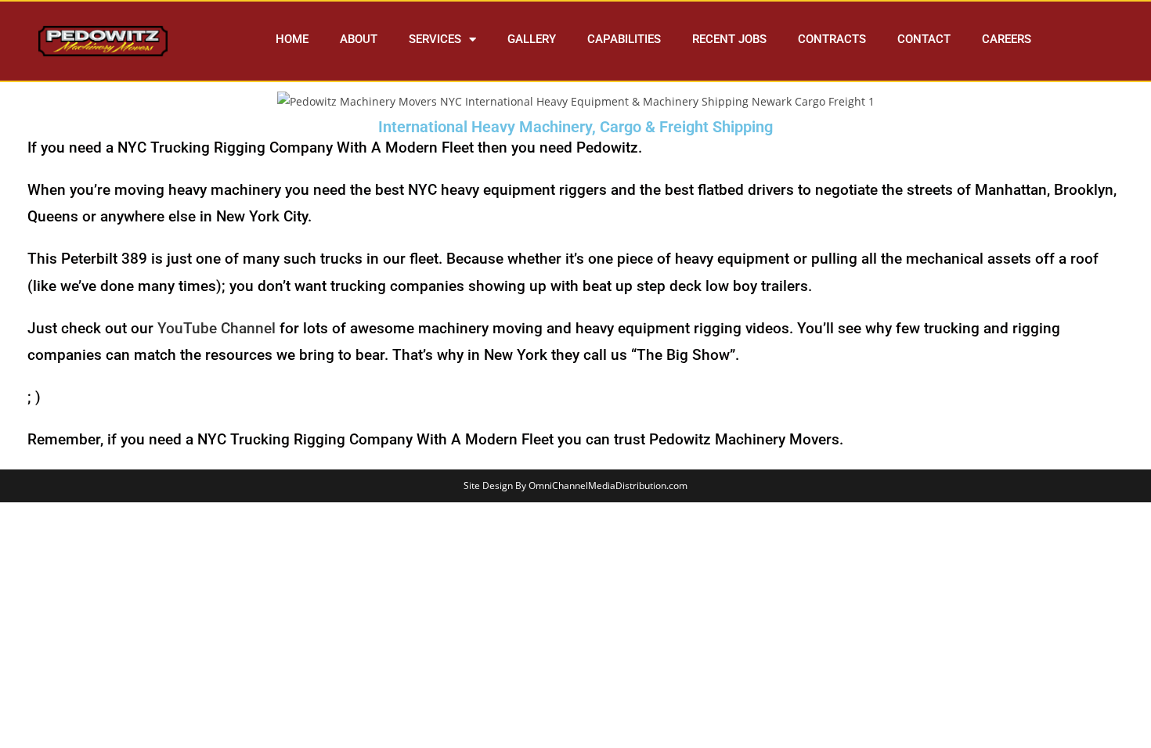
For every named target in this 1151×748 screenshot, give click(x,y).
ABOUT (358, 39)
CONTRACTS (832, 39)
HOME (292, 39)
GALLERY (531, 39)
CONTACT (924, 39)
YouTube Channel (216, 328)
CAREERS (1006, 39)
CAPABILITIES (624, 39)
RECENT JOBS (729, 39)
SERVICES (435, 39)
